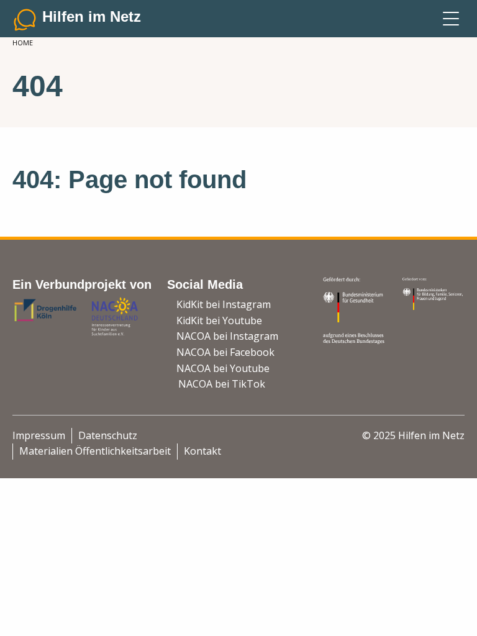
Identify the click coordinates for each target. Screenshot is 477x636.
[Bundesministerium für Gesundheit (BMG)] (355, 309)
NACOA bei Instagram (227, 336)
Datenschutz (107, 435)
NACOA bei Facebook (225, 352)
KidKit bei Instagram (223, 304)
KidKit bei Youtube (219, 320)
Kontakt (202, 451)
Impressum (38, 435)
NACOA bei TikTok (221, 384)
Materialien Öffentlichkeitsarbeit (95, 451)
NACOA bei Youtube (223, 368)
